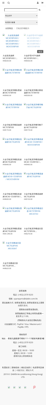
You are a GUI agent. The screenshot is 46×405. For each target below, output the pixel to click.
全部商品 (9, 28)
